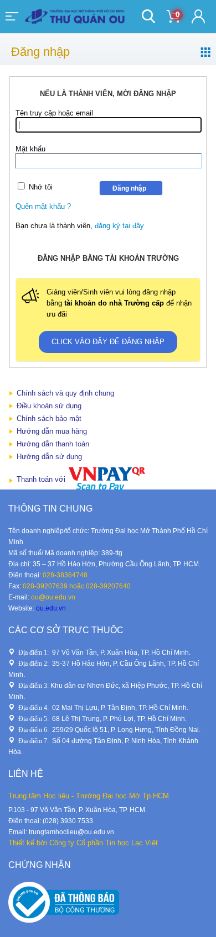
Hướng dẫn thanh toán (53, 444)
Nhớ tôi (41, 187)
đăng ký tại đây (119, 226)
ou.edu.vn (51, 608)
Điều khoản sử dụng (49, 406)
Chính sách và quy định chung (65, 393)
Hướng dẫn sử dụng (49, 456)
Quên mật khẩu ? (43, 206)
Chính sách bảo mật (49, 418)
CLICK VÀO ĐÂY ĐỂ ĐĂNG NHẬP (108, 342)
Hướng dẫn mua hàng (52, 431)
